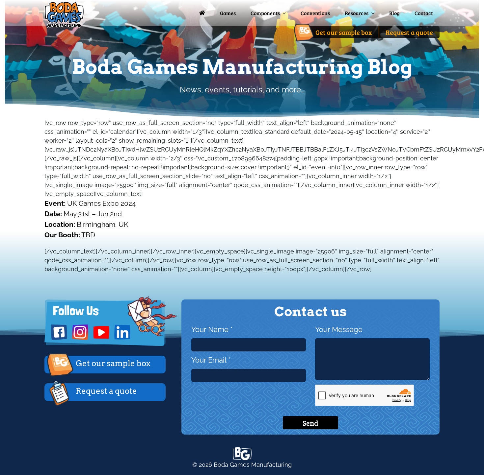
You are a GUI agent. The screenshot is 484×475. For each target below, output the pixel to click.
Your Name (212, 329)
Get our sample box (113, 363)
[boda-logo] (64, 4)
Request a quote (106, 391)
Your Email (210, 360)
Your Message (339, 329)
